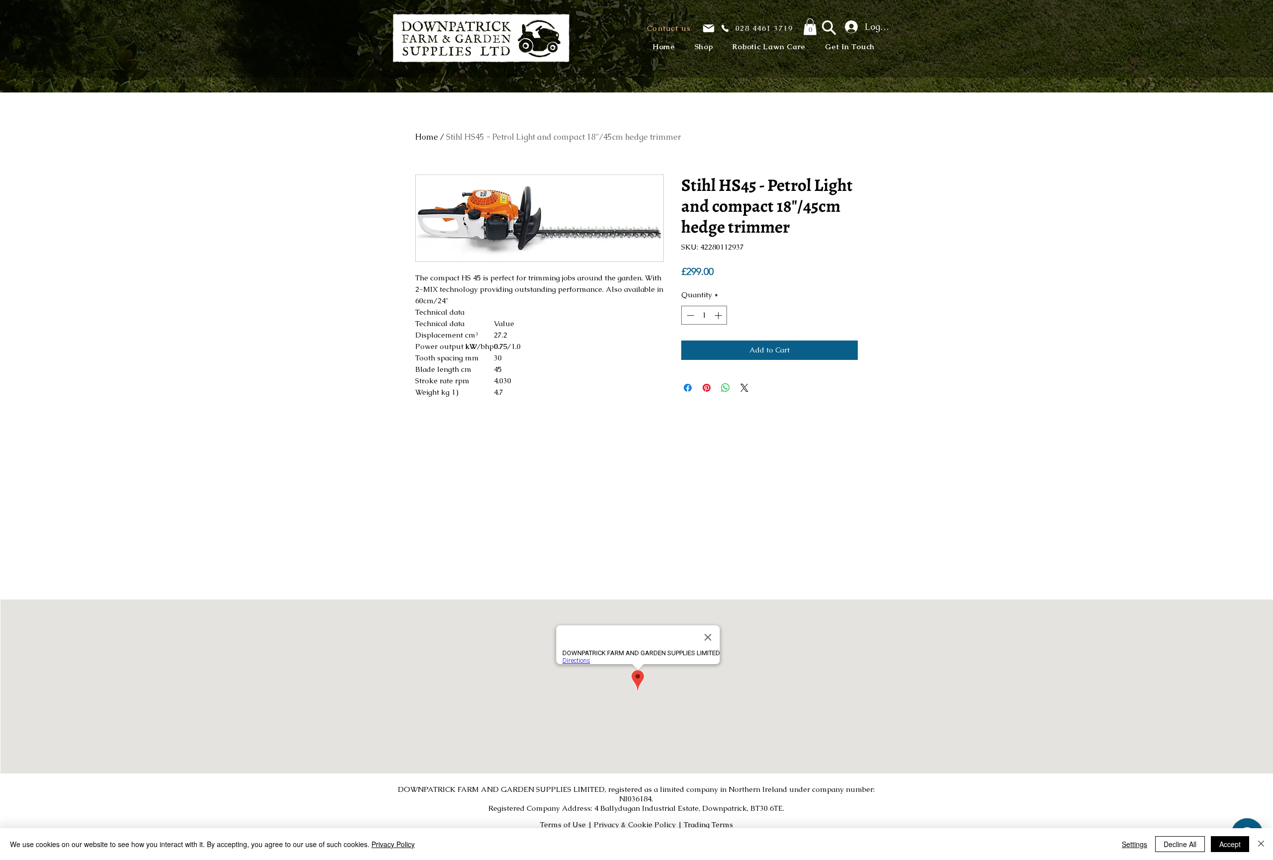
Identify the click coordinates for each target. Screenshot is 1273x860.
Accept (1230, 844)
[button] (668, 28)
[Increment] (719, 315)
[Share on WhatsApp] (725, 388)
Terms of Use (563, 824)
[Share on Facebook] (688, 388)
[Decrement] (689, 315)
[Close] (1261, 844)
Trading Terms (708, 824)
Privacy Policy (393, 844)
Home (426, 137)
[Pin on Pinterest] (707, 388)
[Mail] (708, 28)
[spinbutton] (704, 315)
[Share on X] (744, 388)
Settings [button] (1134, 844)
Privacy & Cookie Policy (635, 824)
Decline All (1180, 844)
